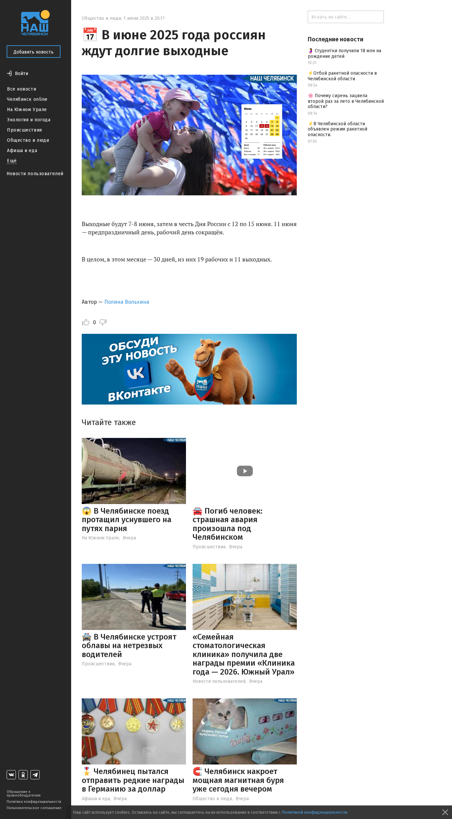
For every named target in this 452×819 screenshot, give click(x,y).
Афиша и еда (22, 150)
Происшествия (24, 130)
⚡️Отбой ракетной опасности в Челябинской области (342, 76)
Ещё (12, 161)
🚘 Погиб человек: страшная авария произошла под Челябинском (227, 524)
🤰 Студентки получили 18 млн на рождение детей (344, 53)
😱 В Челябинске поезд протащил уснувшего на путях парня (126, 519)
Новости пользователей (35, 173)
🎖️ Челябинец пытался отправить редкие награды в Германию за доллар (133, 780)
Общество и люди (28, 140)
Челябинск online (27, 99)
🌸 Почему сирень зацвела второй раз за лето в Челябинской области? (346, 101)
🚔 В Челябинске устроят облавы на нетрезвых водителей (129, 645)
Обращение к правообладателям (23, 793)
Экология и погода (29, 120)
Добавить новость (34, 52)
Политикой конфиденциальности (314, 812)
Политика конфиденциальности (34, 801)
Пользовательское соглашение (34, 808)
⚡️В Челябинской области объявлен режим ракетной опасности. (337, 129)
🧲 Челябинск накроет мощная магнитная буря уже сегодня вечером (238, 780)
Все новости (21, 89)
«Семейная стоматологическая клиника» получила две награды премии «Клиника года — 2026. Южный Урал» (244, 654)
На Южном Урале (27, 109)
